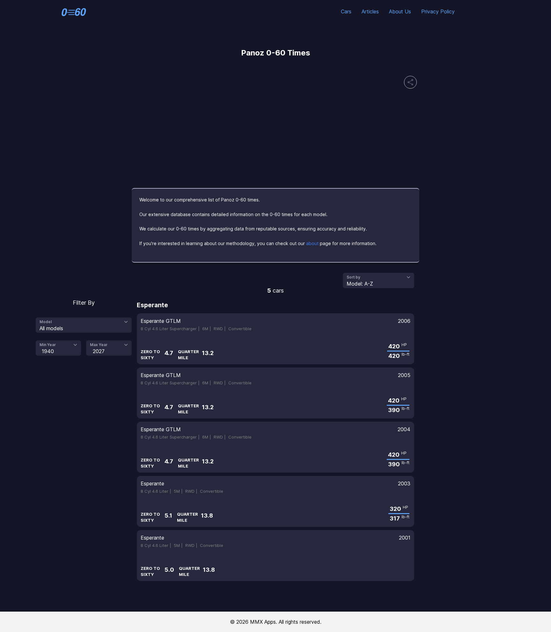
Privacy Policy (438, 11)
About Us (400, 11)
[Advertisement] (275, 138)
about (312, 243)
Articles (370, 11)
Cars (346, 11)
